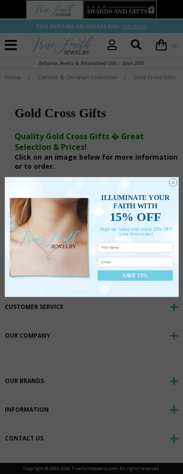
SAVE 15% (135, 275)
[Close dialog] (173, 182)
